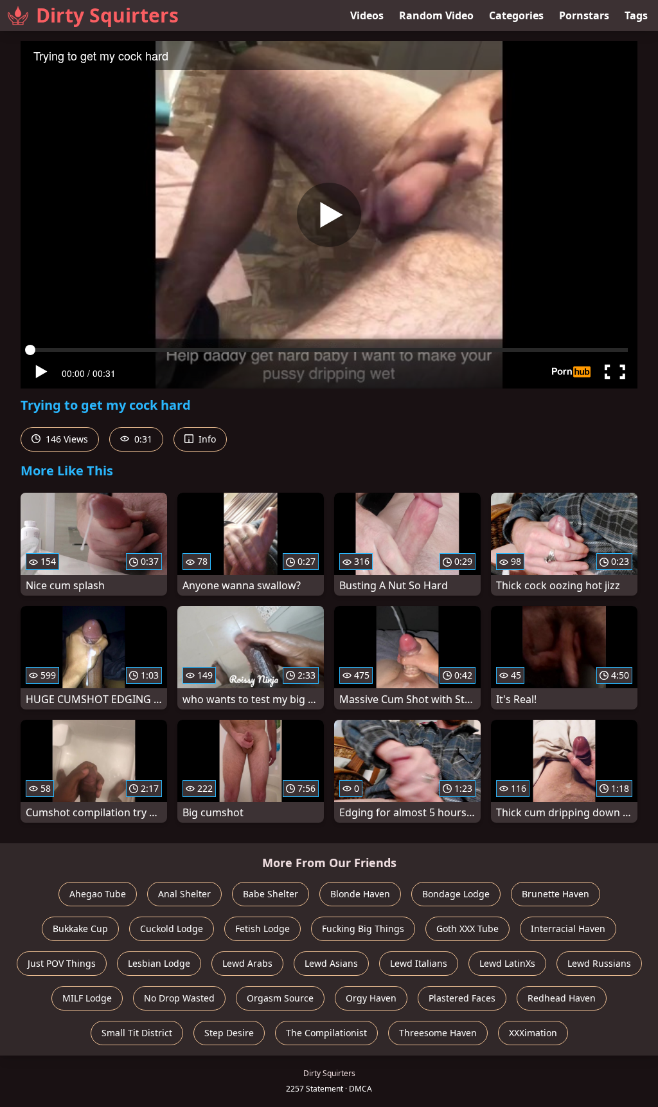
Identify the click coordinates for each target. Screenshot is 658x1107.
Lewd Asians (331, 963)
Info (206, 439)
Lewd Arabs (247, 963)
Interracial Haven (568, 928)
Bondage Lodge (456, 894)
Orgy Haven (371, 998)
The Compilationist (326, 1033)
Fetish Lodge (262, 928)
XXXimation (533, 1033)
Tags (636, 15)
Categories (516, 15)
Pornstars (584, 15)
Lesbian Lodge (159, 963)
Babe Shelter (270, 894)
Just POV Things (62, 963)
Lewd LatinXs (507, 963)
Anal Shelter (184, 894)
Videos (367, 15)
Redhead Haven (562, 998)
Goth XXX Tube (467, 928)
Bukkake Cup (80, 928)
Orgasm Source (280, 998)
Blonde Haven (360, 894)
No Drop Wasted (179, 998)
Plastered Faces (462, 998)
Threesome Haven (438, 1033)
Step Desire (229, 1033)
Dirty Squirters (107, 15)
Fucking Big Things (363, 928)
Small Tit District (137, 1033)
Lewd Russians (599, 963)
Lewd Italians (418, 963)
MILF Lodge (87, 998)
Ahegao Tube (97, 894)
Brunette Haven (555, 894)
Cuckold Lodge (171, 928)
